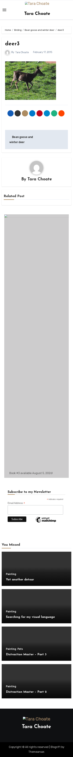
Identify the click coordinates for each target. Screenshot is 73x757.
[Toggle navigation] (4, 10)
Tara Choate (37, 13)
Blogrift (56, 747)
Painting (11, 574)
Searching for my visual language (30, 617)
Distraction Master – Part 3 (26, 654)
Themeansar (36, 751)
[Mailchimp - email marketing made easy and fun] (46, 522)
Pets (20, 649)
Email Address (16, 503)
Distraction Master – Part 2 (26, 692)
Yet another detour (20, 579)
